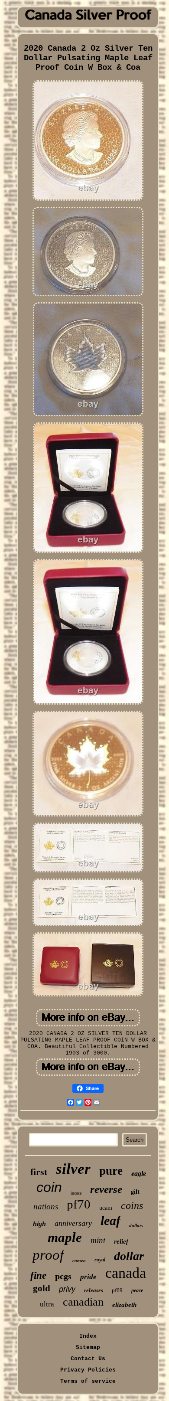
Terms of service (88, 1381)
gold (41, 1288)
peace (137, 1290)
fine (38, 1275)
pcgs (63, 1276)
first (38, 1171)
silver (73, 1168)
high (39, 1224)
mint (98, 1240)
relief (121, 1241)
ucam (105, 1208)
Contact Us (88, 1358)
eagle (138, 1173)
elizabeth (124, 1304)
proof (48, 1255)
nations (45, 1206)
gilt (135, 1192)
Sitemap (88, 1347)
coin (49, 1187)
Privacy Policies (88, 1370)
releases (93, 1290)
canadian (83, 1302)
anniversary (73, 1223)
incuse (76, 1193)
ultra (47, 1304)
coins (132, 1205)
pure (111, 1170)
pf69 (117, 1290)
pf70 (79, 1204)
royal (99, 1260)
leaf (110, 1220)
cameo (79, 1260)
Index (88, 1336)
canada (125, 1273)
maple (65, 1237)
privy (67, 1289)
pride (88, 1277)
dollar (129, 1256)
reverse (106, 1189)
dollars (136, 1225)
